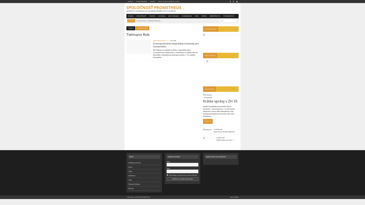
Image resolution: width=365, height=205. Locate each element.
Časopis (152, 16)
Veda (197, 16)
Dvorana (161, 16)
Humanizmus (187, 16)
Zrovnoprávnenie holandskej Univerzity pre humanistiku (176, 45)
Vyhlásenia (131, 176)
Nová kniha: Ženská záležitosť (224, 132)
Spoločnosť (141, 16)
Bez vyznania (173, 16)
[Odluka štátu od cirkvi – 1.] (208, 142)
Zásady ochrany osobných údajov (168, 1)
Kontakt (130, 1)
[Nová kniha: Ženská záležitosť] (207, 130)
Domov (131, 16)
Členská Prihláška (141, 1)
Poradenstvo (228, 16)
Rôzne (204, 16)
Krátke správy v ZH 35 (220, 101)
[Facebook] (230, 1)
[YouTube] (237, 1)
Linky (130, 180)
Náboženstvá (215, 16)
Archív (130, 167)
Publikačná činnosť (134, 163)
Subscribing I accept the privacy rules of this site (183, 175)
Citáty (130, 171)
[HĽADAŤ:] (228, 21)
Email (168, 168)
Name (168, 161)
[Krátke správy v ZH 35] (207, 95)
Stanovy (152, 1)
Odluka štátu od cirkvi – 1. (225, 140)
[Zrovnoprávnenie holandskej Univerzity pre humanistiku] (138, 52)
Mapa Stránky (234, 197)
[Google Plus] (233, 1)
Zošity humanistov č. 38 (160, 40)
